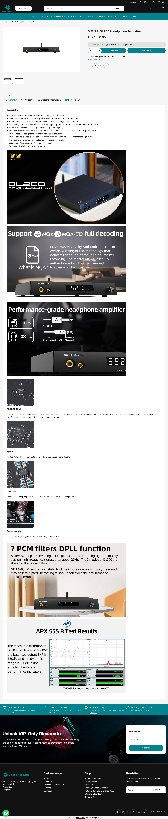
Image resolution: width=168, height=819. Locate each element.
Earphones (58, 17)
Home (4, 22)
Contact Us (48, 791)
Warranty (29, 99)
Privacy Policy (91, 781)
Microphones (85, 17)
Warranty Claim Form (94, 794)
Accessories (120, 17)
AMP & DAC (72, 17)
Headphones (45, 17)
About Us (89, 784)
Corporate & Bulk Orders (54, 784)
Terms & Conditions (93, 778)
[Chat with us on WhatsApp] (5, 813)
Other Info (22, 8)
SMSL (90, 28)
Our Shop (48, 781)
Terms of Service (92, 797)
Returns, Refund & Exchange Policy (100, 791)
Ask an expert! (94, 59)
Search (116, 8)
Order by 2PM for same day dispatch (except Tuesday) (107, 711)
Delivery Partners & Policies (96, 787)
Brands (32, 17)
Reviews (74, 99)
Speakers (99, 17)
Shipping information (51, 99)
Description (11, 99)
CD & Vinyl (133, 17)
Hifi (109, 17)
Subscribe (146, 748)
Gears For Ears (161, 812)
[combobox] (84, 8)
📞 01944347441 (130, 2)
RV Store (47, 787)
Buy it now (146, 50)
